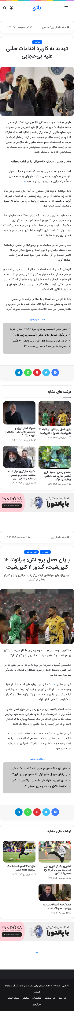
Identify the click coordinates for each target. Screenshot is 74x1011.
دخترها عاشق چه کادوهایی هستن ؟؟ (45, 346)
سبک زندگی (13, 998)
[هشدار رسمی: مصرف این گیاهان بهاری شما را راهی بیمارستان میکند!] (55, 457)
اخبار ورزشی (50, 998)
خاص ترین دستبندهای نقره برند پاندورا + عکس (39, 340)
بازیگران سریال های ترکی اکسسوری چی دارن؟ (39, 335)
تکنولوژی (36, 998)
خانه (64, 27)
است (23, 181)
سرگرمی (37, 1004)
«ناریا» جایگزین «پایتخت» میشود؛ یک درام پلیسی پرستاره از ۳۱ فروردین (21, 475)
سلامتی (25, 998)
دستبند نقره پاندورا (37, 319)
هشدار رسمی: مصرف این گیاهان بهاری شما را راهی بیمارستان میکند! (57, 476)
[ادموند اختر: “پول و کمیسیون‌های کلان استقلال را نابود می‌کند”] (19, 413)
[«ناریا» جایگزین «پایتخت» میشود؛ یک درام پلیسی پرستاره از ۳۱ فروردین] (19, 457)
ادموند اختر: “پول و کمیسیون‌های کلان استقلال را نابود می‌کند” (20, 431)
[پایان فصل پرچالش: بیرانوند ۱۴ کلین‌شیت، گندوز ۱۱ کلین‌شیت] (55, 413)
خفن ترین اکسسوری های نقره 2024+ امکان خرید (38, 329)
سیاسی (45, 27)
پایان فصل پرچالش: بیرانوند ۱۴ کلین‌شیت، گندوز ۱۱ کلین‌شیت (55, 431)
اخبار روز (55, 27)
